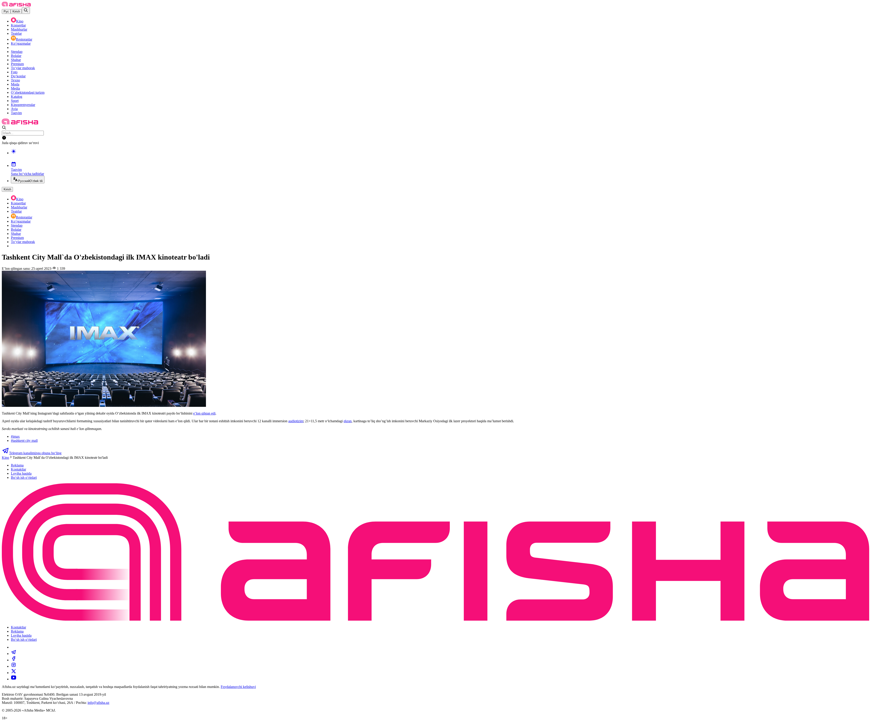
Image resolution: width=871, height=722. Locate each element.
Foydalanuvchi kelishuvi (238, 687)
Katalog (16, 96)
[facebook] (13, 660)
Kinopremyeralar (23, 105)
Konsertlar (18, 25)
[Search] (26, 10)
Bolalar (16, 56)
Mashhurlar (19, 29)
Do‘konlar (18, 76)
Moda (15, 84)
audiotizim (295, 421)
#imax (15, 436)
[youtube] (13, 679)
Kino (19, 21)
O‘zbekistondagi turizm (27, 92)
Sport (15, 101)
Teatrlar (16, 33)
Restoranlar (24, 39)
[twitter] (13, 673)
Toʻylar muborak (23, 68)
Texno (15, 80)
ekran (348, 421)
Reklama (17, 465)
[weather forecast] (440, 156)
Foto (14, 72)
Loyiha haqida (21, 473)
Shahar (16, 60)
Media (15, 88)
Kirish (16, 11)
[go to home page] (16, 5)
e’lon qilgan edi (204, 413)
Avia (14, 109)
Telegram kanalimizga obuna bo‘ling (35, 453)
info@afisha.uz (98, 703)
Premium (17, 64)
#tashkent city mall (24, 440)
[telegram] (13, 654)
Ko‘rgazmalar (21, 43)
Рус (6, 11)
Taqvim (16, 113)
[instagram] (13, 666)
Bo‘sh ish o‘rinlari (24, 477)
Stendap (16, 52)
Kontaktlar (18, 469)
